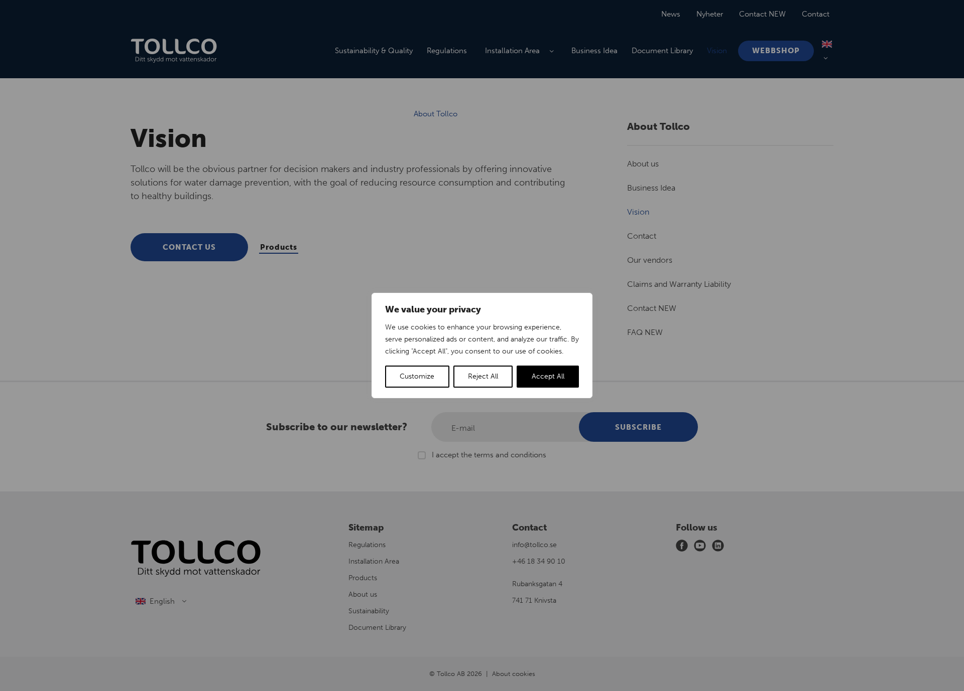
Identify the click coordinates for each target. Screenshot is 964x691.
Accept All (548, 376)
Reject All (483, 376)
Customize (417, 376)
